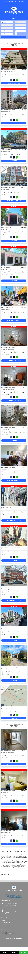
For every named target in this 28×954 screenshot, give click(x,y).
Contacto (4, 924)
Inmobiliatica (13, 938)
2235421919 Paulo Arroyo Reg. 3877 (14, 1)
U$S (14, 123)
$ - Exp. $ (14, 764)
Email (4, 952)
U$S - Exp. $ (14, 83)
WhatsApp (23, 952)
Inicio (3, 920)
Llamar (14, 952)
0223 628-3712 (7, 909)
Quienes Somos (6, 922)
